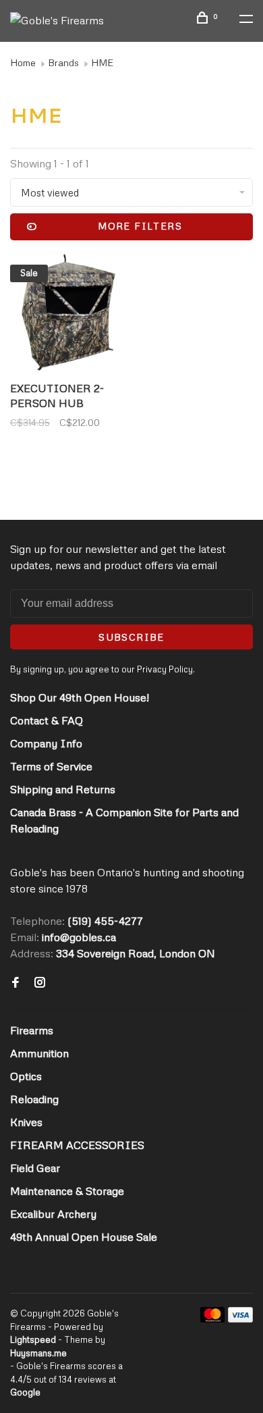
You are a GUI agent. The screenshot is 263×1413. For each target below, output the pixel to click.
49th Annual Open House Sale (83, 1237)
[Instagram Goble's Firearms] (39, 983)
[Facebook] (15, 983)
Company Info (46, 743)
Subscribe (131, 637)
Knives (26, 1122)
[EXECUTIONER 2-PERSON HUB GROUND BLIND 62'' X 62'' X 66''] (68, 314)
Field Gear (35, 1168)
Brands (63, 62)
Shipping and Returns (62, 789)
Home (23, 62)
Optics (26, 1076)
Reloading (34, 1099)
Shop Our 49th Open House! (79, 697)
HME (102, 62)
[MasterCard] (212, 1318)
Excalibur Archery (53, 1214)
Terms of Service (51, 766)
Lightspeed (33, 1339)
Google (25, 1392)
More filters (140, 226)
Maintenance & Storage (67, 1191)
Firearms (31, 1030)
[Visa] (240, 1318)
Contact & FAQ (46, 720)
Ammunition (39, 1053)
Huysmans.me (38, 1353)
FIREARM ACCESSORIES (77, 1145)
